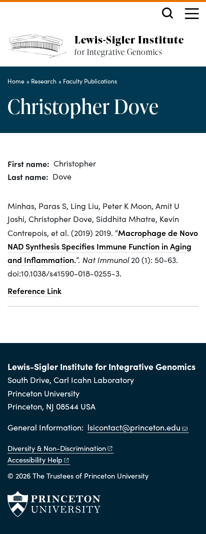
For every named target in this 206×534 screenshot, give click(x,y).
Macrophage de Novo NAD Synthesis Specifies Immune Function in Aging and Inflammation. (103, 246)
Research (43, 81)
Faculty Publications (90, 81)
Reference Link (35, 290)
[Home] (41, 50)
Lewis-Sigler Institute (129, 39)
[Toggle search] (167, 13)
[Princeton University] (54, 504)
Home (16, 81)
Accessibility (35, 459)
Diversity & (57, 448)
